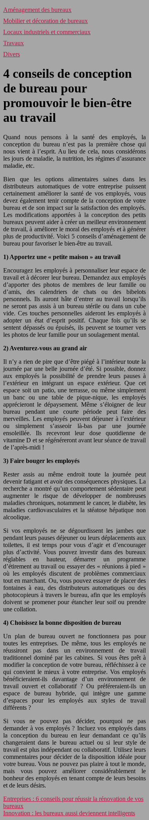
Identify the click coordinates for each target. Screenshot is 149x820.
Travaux (13, 43)
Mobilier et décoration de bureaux (45, 20)
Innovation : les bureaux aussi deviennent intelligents (69, 813)
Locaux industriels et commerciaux (47, 32)
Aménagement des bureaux (37, 9)
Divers (11, 54)
